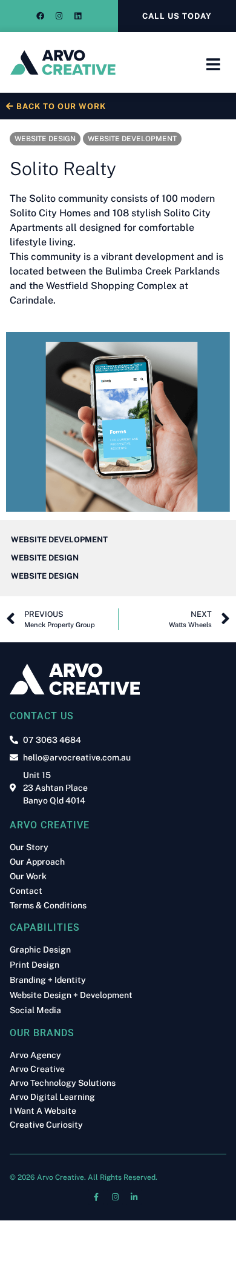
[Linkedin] (78, 16)
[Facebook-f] (96, 1197)
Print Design (34, 965)
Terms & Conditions (48, 905)
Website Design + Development (71, 995)
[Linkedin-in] (134, 1197)
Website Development (132, 139)
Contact (26, 891)
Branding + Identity (48, 980)
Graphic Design (40, 949)
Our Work (28, 876)
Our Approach (37, 861)
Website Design (45, 139)
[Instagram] (59, 16)
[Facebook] (40, 16)
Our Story (29, 847)
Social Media (35, 1010)
